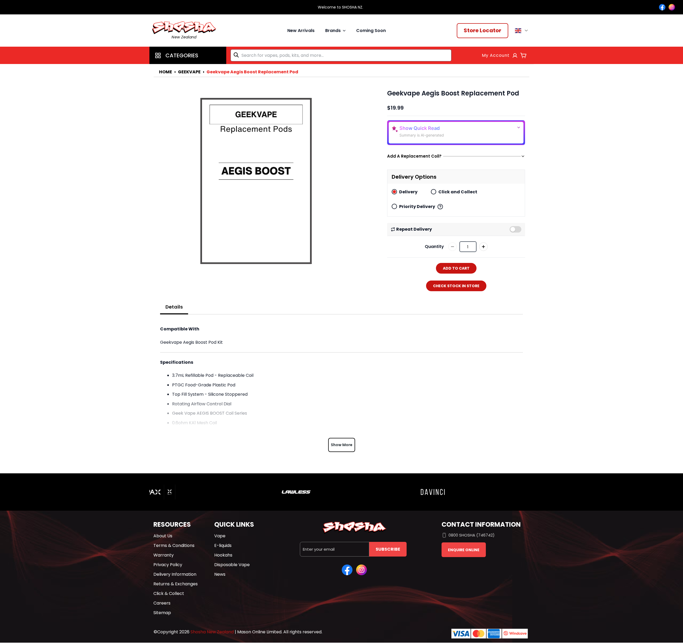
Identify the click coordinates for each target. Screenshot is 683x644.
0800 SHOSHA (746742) (471, 535)
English (522, 31)
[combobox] (341, 55)
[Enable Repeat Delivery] (515, 229)
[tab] (174, 307)
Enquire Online (463, 550)
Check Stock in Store (456, 286)
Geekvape (189, 72)
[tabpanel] (341, 387)
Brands (333, 30)
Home (165, 72)
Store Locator (482, 30)
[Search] (237, 55)
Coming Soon (371, 30)
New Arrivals (301, 30)
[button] (187, 55)
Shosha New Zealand (212, 632)
